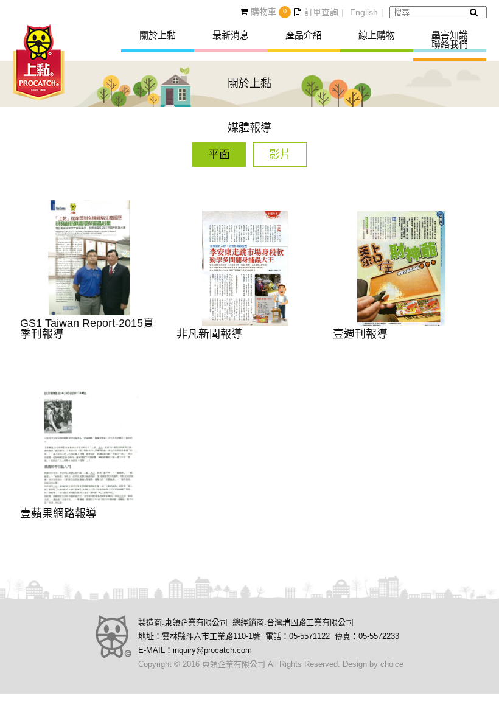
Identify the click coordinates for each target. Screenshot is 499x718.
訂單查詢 (321, 12)
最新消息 (230, 35)
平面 (219, 154)
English (364, 12)
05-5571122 (309, 636)
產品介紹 (303, 35)
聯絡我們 (449, 44)
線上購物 (376, 35)
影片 (280, 154)
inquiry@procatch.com (212, 650)
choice (391, 664)
